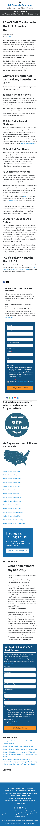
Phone (9, 352)
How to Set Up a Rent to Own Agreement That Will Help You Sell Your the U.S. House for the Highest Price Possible (20, 754)
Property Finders (27, 14)
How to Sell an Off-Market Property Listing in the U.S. (20, 749)
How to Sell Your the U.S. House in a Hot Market (18, 746)
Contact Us (30, 788)
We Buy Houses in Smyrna (11, 475)
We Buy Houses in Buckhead (11, 505)
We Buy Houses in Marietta (11, 471)
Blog (14, 793)
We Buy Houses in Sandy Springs (13, 512)
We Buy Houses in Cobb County (12, 509)
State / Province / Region (13, 342)
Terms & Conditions (22, 382)
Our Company (23, 791)
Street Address (10, 331)
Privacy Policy (7, 793)
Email (9, 359)
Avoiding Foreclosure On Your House (20, 798)
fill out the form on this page (20, 269)
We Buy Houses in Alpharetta (12, 497)
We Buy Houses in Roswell (11, 494)
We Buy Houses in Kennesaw (12, 490)
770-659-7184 (12, 201)
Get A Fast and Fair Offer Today (10, 14)
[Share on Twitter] (7, 282)
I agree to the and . (21, 382)
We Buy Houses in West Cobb (12, 482)
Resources (31, 791)
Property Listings (15, 796)
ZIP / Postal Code (11, 348)
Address (10, 325)
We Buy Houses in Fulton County (13, 520)
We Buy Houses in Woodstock (12, 516)
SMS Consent (10, 365)
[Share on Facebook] (4, 282)
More (36, 14)
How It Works (9, 791)
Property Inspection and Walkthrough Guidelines (20, 801)
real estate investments (28, 143)
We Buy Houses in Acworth (11, 486)
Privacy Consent (11, 380)
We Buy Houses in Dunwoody (12, 501)
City (8, 337)
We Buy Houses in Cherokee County (14, 524)
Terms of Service (20, 803)
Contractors (33, 793)
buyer (25, 196)
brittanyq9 (8, 36)
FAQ (16, 791)
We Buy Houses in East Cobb (12, 479)
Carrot (33, 823)
